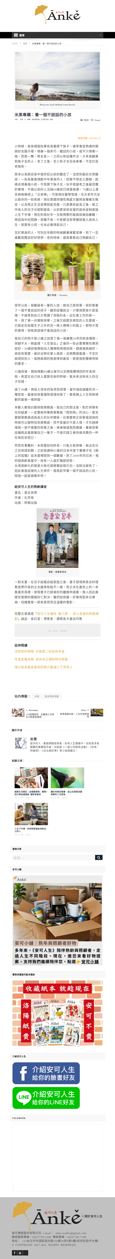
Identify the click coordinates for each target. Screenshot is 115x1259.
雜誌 (51, 119)
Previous (33, 710)
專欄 (28, 119)
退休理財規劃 (52, 696)
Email (97, 120)
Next (83, 710)
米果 (21, 119)
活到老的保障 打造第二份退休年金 (40, 651)
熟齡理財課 (36, 119)
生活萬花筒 (45, 119)
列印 (86, 120)
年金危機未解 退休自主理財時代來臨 (41, 658)
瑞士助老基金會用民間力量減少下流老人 (44, 666)
